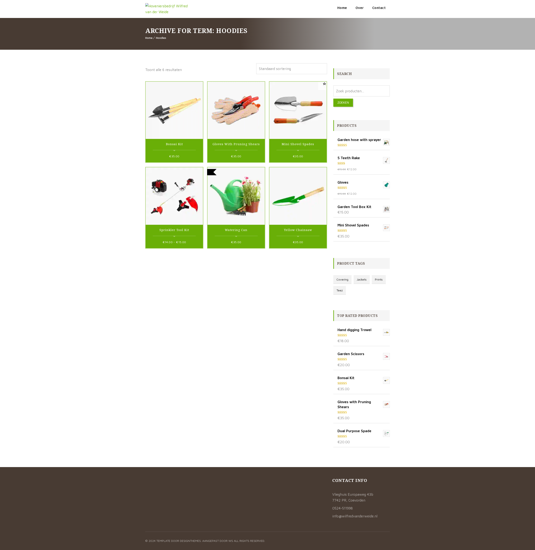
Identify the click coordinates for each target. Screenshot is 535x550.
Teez (339, 290)
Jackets (362, 279)
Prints (379, 279)
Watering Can (236, 230)
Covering (342, 279)
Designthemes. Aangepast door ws (206, 540)
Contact (379, 8)
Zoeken (343, 102)
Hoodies (161, 37)
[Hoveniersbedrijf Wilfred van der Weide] (167, 9)
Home (342, 8)
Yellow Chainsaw (298, 230)
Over (359, 8)
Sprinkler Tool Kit (174, 230)
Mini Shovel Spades (298, 144)
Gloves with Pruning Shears (236, 144)
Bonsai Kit (174, 144)
